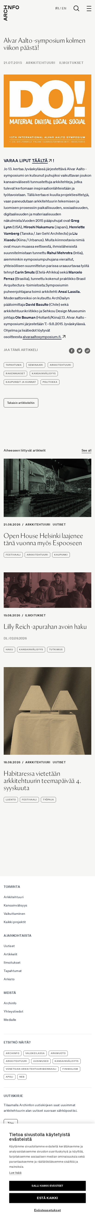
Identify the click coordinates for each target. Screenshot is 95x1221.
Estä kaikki (47, 1198)
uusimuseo (41, 1061)
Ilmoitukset (71, 63)
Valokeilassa (35, 1053)
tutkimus (56, 649)
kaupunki (61, 554)
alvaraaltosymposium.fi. (42, 336)
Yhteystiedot (13, 1011)
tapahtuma (14, 365)
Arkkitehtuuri (40, 63)
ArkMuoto (58, 1053)
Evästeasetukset (47, 1210)
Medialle (10, 1020)
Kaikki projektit (15, 922)
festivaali (13, 554)
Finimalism (70, 1069)
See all (86, 450)
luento (11, 799)
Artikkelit (11, 954)
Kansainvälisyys (15, 905)
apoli (9, 1076)
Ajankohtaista (18, 935)
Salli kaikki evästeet (47, 1185)
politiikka (50, 382)
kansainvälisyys (44, 373)
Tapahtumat (13, 971)
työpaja (48, 799)
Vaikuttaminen (14, 914)
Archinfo (10, 1003)
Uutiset (59, 524)
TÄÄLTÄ (40, 160)
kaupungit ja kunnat (21, 382)
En (64, 8)
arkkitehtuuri (60, 365)
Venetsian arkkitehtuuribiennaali (31, 1069)
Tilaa (11, 1123)
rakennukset (15, 373)
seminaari (35, 365)
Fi (57, 8)
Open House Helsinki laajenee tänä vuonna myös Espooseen (43, 539)
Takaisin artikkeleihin (21, 403)
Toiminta (12, 887)
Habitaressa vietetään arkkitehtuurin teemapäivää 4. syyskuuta (42, 780)
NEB (21, 1076)
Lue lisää (15, 1173)
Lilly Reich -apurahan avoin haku (45, 626)
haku (9, 649)
